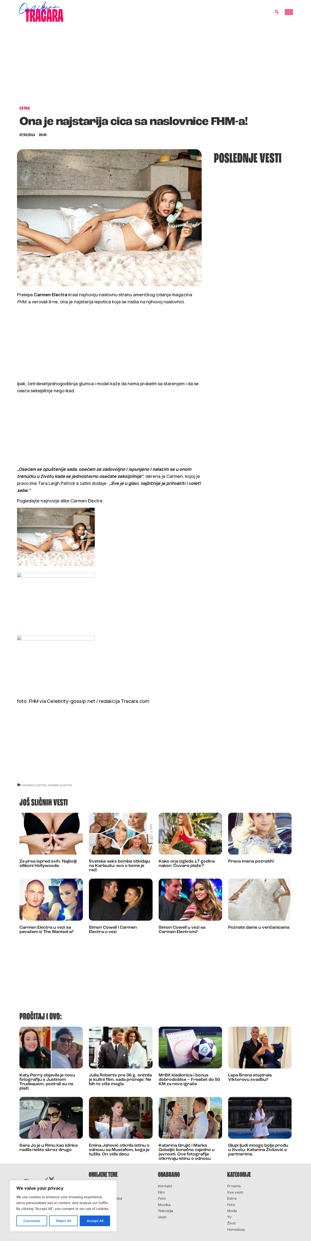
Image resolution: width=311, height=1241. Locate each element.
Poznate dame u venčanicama (258, 928)
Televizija (165, 1211)
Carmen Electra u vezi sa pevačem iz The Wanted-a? (46, 930)
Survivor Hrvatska (105, 1199)
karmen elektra (60, 785)
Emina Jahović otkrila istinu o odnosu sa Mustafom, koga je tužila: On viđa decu (119, 1150)
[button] (276, 12)
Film (161, 1193)
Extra (232, 1199)
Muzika (164, 1205)
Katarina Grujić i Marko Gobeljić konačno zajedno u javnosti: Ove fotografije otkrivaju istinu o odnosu (187, 1152)
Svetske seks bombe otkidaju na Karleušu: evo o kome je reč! (119, 866)
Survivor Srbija (102, 1205)
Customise (31, 1221)
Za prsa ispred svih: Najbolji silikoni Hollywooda (48, 863)
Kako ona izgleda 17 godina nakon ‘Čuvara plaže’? (187, 863)
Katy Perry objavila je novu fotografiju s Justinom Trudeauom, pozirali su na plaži (47, 1082)
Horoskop (236, 1230)
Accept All (95, 1221)
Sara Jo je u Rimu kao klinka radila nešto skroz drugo (48, 1148)
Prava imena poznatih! (251, 861)
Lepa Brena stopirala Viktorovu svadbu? (250, 1077)
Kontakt (165, 1186)
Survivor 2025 (101, 1193)
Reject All (63, 1221)
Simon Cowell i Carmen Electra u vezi (113, 930)
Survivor (97, 1186)
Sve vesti (235, 1193)
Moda (232, 1211)
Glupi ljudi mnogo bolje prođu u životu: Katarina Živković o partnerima (258, 1150)
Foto (162, 1199)
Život (231, 1223)
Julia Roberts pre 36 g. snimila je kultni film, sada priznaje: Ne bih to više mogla (120, 1079)
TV (229, 1217)
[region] (63, 1205)
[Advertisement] (155, 67)
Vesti (162, 1217)
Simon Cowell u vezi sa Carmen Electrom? (182, 930)
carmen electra (34, 785)
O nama (234, 1186)
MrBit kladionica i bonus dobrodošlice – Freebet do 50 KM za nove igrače (189, 1079)
